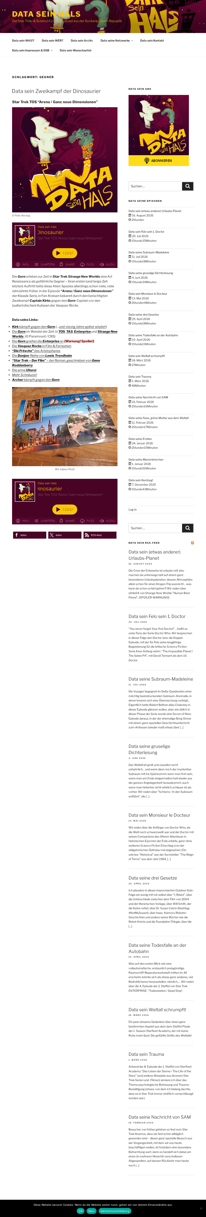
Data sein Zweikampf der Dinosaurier (56, 91)
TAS (69, 331)
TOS (61, 331)
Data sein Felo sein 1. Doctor (146, 231)
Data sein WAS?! (23, 40)
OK (80, 1211)
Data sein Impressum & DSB (30, 50)
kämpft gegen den (33, 327)
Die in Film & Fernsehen (41, 346)
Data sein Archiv (82, 40)
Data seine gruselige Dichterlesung (151, 273)
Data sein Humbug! (141, 480)
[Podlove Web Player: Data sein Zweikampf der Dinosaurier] (64, 245)
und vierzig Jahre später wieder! (82, 327)
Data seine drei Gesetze (144, 314)
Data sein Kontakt (152, 40)
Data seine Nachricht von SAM (148, 397)
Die (15, 331)
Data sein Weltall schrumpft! (147, 356)
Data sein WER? (52, 40)
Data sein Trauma (140, 376)
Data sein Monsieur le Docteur (148, 293)
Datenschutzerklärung (115, 1211)
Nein (92, 1211)
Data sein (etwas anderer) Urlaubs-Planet (155, 211)
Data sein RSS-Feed (144, 542)
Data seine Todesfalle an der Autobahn (153, 335)
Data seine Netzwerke (115, 40)
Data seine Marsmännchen (146, 459)
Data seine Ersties (140, 438)
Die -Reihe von (42, 356)
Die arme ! (24, 370)
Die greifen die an (38, 341)
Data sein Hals (46, 14)
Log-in (133, 509)
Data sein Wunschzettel (75, 50)
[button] (29, 535)
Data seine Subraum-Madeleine (149, 252)
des (36, 351)
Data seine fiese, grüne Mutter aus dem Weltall (158, 418)
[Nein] (201, 1208)
